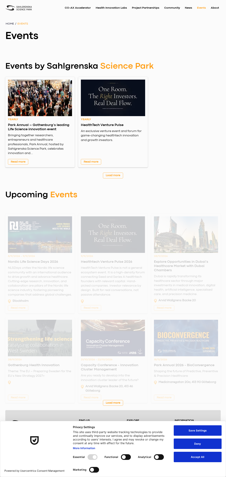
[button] (22, 23)
